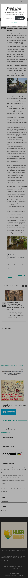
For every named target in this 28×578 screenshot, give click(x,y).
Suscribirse (20, 18)
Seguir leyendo (14, 22)
